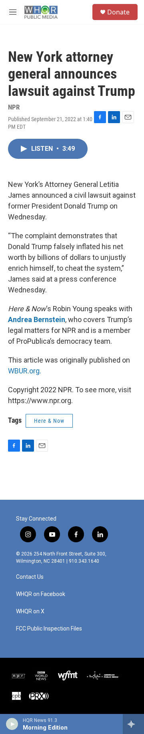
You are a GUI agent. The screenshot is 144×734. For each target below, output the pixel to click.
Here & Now (49, 421)
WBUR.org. (24, 371)
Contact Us (30, 577)
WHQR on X (30, 611)
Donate (118, 12)
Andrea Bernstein (36, 319)
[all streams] (133, 724)
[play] (12, 724)
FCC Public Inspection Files (49, 629)
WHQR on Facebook (40, 594)
